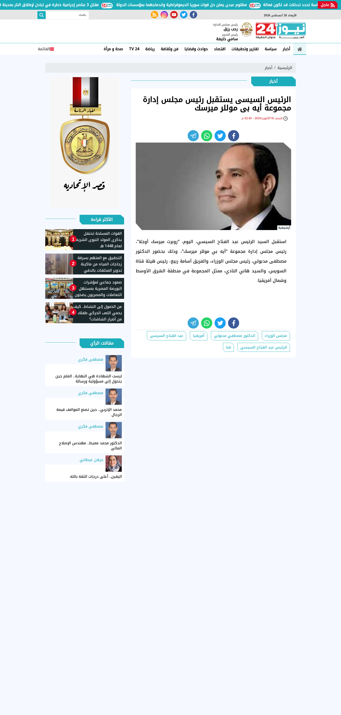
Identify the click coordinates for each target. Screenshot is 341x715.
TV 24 (134, 49)
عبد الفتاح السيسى (166, 335)
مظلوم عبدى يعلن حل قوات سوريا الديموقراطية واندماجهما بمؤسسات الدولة (192, 4)
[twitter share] (220, 135)
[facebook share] (233, 135)
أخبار (286, 49)
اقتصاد (219, 49)
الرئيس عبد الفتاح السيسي (263, 347)
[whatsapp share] (206, 135)
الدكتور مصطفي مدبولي (234, 335)
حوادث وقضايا (196, 49)
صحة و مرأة (113, 49)
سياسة (271, 49)
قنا (228, 347)
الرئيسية (284, 67)
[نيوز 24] (280, 31)
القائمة (44, 49)
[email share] (193, 135)
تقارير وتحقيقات (245, 49)
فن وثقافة (169, 49)
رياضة (150, 49)
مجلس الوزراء (276, 335)
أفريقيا (198, 335)
